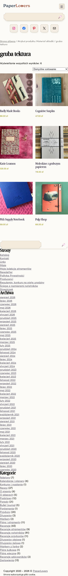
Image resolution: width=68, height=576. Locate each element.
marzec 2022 (7, 397)
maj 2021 (5, 431)
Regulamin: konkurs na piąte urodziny (22, 282)
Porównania (7, 508)
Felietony (5, 477)
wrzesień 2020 (8, 459)
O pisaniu (5, 491)
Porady (4, 501)
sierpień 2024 (7, 356)
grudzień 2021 (8, 407)
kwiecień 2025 (8, 338)
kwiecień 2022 (8, 393)
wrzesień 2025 (8, 321)
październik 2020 (10, 455)
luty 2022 (5, 400)
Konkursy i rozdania (11, 484)
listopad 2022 (7, 380)
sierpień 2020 (7, 462)
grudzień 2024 (8, 349)
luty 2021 (5, 442)
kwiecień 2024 (8, 362)
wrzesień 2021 (8, 418)
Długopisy (6, 515)
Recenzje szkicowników (13, 556)
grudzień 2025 (8, 318)
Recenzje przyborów (12, 536)
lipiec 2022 (6, 387)
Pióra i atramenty (10, 522)
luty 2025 (5, 345)
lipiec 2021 (6, 424)
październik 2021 (9, 414)
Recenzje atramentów (13, 529)
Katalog (4, 255)
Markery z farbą (9, 546)
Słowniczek (6, 289)
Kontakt (4, 258)
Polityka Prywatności (12, 275)
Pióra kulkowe (8, 550)
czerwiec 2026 (8, 304)
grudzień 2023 (8, 369)
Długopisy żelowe (10, 543)
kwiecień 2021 (8, 435)
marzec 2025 (7, 342)
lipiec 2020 (6, 466)
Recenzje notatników (12, 532)
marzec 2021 (7, 438)
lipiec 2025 (6, 328)
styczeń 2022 (7, 404)
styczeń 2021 (7, 445)
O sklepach (6, 494)
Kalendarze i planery (12, 481)
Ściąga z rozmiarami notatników (19, 286)
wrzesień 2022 (8, 383)
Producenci (6, 279)
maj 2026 (5, 307)
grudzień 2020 (8, 449)
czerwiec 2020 (8, 469)
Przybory (5, 512)
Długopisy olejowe (10, 539)
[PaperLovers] (16, 7)
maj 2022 (5, 390)
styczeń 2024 (7, 366)
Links (3, 261)
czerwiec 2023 (8, 373)
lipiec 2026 (6, 300)
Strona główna (7, 41)
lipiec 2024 (6, 359)
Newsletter (6, 272)
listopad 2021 (7, 411)
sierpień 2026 (7, 297)
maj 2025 (5, 335)
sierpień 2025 (7, 325)
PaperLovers (40, 571)
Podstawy (6, 498)
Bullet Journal (7, 505)
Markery (5, 519)
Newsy (4, 488)
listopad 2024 (8, 352)
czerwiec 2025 (8, 331)
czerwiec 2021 (8, 428)
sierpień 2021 (7, 421)
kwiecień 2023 (8, 376)
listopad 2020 (8, 452)
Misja (3, 265)
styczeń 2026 (7, 314)
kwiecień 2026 (8, 311)
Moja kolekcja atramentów (15, 268)
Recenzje (5, 525)
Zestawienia (7, 560)
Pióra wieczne (8, 553)
